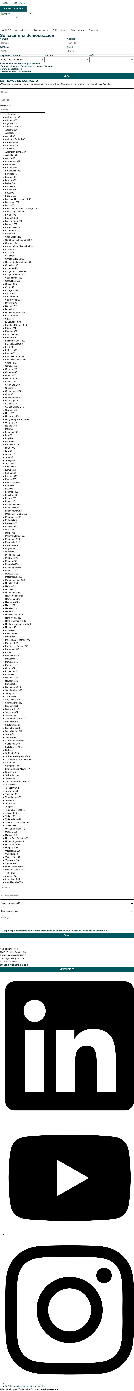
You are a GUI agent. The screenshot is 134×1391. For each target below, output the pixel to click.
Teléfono (4, 47)
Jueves (39, 66)
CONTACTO (19, 3)
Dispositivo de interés (11, 55)
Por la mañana (9, 72)
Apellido (71, 39)
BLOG (5, 3)
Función (49, 55)
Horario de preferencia (11, 69)
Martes (15, 66)
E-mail (70, 47)
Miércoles (27, 66)
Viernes (50, 66)
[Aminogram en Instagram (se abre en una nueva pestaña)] (69, 1383)
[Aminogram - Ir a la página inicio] (1, 939)
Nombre (4, 39)
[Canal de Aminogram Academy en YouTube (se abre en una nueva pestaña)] (69, 1234)
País (91, 55)
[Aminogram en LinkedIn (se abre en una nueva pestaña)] (69, 1119)
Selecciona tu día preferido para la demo (20, 64)
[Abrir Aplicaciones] (29, 30)
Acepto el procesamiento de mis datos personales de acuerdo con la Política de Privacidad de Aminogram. (55, 930)
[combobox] (22, 105)
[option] (25, 117)
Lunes (5, 66)
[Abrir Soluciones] (83, 30)
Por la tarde (25, 72)
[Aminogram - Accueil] (67, 22)
